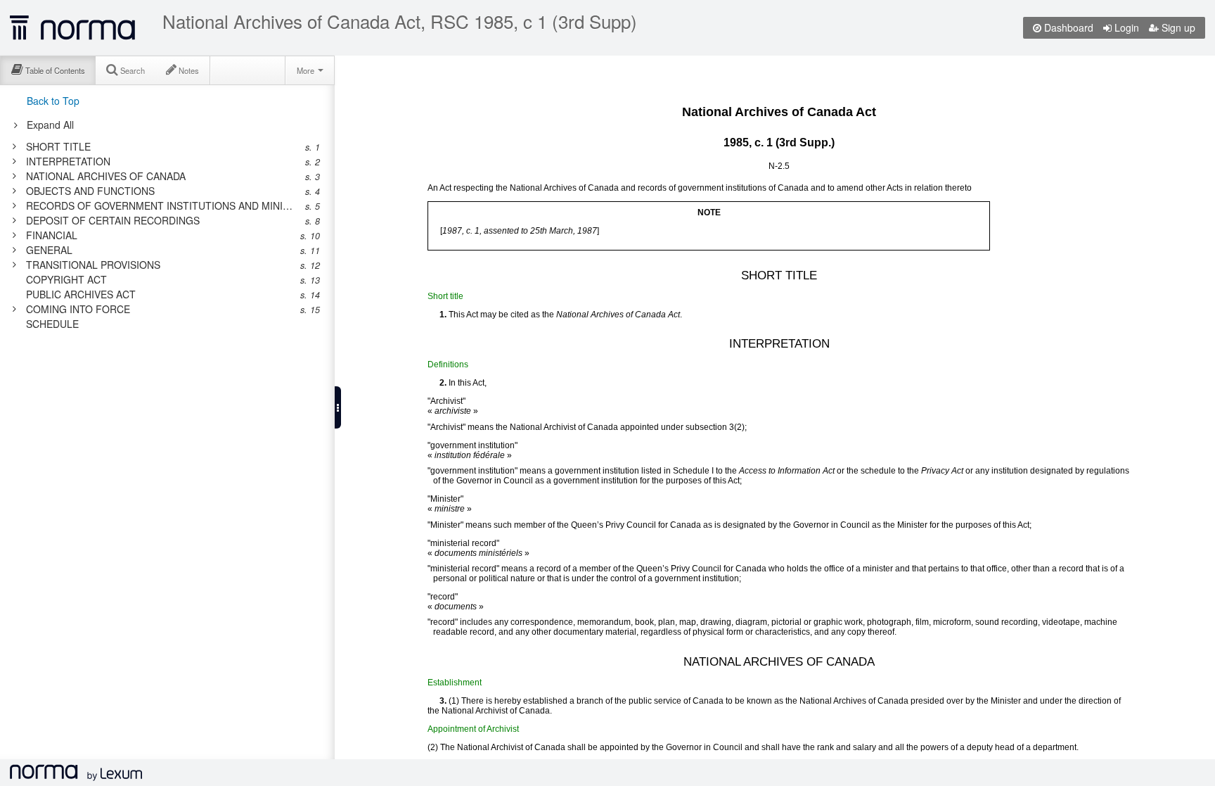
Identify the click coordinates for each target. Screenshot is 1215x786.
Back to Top (53, 101)
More (306, 70)
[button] (338, 407)
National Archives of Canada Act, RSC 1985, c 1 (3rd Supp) (399, 21)
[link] (160, 146)
